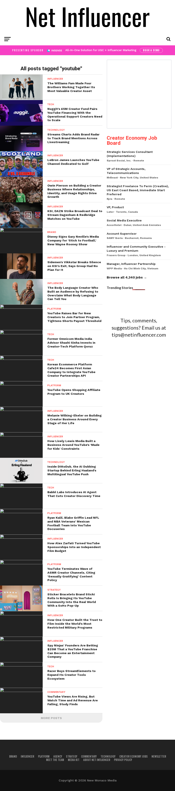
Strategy (71, 756)
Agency (57, 756)
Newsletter (159, 756)
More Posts (51, 718)
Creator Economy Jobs (133, 756)
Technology (108, 756)
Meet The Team (55, 760)
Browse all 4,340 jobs (125, 277)
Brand (13, 756)
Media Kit (73, 760)
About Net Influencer (96, 760)
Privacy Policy (123, 760)
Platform (44, 756)
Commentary (89, 756)
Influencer (27, 756)
